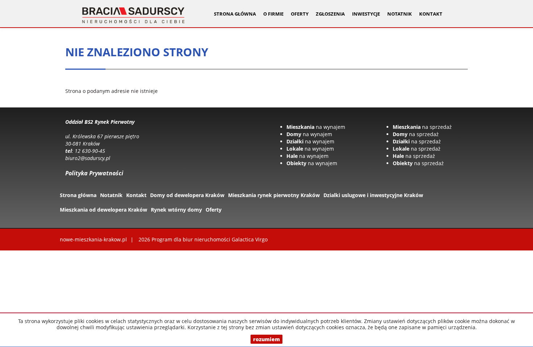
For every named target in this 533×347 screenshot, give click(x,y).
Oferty (214, 209)
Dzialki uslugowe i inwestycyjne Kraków (373, 195)
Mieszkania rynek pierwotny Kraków (274, 195)
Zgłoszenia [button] (330, 14)
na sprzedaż (422, 126)
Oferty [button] (300, 14)
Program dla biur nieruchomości (192, 239)
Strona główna (235, 14)
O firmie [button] (273, 14)
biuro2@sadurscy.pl (87, 158)
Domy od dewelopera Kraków (187, 195)
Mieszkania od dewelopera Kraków (103, 209)
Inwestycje (366, 14)
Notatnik (399, 14)
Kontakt (430, 14)
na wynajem (315, 126)
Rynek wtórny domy (176, 209)
